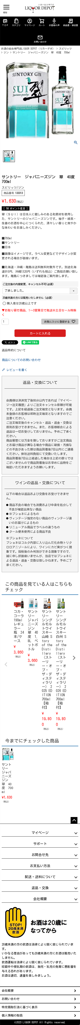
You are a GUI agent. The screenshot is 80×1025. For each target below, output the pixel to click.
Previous (6, 664)
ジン (6, 52)
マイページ (29, 22)
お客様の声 (54, 22)
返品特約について (14, 350)
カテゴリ (16, 25)
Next (74, 658)
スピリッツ (65, 48)
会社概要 (8, 990)
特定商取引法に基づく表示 (20, 1007)
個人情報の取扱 (12, 1015)
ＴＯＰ (5, 22)
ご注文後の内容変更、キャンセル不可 (28, 284)
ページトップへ (74, 820)
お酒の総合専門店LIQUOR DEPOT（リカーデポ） (28, 48)
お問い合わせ (40, 42)
